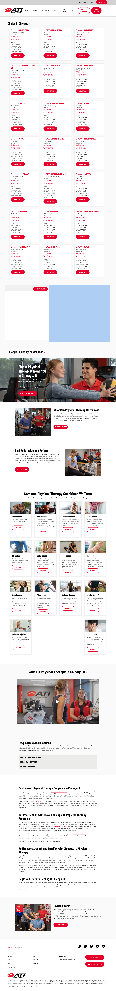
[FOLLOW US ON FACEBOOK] (91, 948)
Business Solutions (64, 10)
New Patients (48, 10)
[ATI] (17, 976)
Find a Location (94, 957)
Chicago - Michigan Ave (20, 174)
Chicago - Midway (17, 139)
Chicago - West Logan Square (88, 211)
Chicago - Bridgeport (84, 30)
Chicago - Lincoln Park (53, 30)
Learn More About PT (61, 427)
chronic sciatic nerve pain (59, 792)
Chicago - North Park (52, 65)
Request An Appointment (95, 964)
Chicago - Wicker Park (20, 30)
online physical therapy (80, 834)
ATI (14, 10)
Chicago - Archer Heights (54, 139)
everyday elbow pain (60, 826)
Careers (56, 10)
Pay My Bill (102, 2)
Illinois (16, 947)
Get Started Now (22, 469)
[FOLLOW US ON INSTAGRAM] (103, 948)
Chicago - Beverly (83, 247)
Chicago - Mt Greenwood (21, 211)
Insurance (86, 2)
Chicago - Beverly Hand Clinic (56, 174)
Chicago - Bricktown (84, 65)
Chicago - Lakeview (83, 174)
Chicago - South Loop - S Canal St (23, 66)
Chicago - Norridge (51, 211)
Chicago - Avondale (83, 103)
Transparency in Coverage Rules (68, 960)
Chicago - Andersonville (86, 139)
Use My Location (40, 289)
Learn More (18, 528)
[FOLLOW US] (79, 948)
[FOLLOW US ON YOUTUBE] (97, 948)
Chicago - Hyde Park (52, 247)
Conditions (35, 10)
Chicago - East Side (18, 103)
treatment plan (40, 801)
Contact (73, 10)
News (34, 956)
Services (27, 10)
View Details (17, 55)
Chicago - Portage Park (20, 247)
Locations (10, 947)
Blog (92, 2)
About (41, 10)
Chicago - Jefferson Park (54, 103)
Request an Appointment (84, 10)
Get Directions (15, 36)
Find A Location (96, 10)
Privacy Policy (63, 956)
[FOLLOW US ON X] (85, 948)
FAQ (80, 2)
